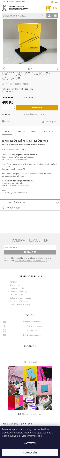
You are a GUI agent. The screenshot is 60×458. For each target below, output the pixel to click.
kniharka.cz (32, 330)
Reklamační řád (16, 295)
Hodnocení (48, 132)
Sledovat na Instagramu (32, 414)
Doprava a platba (17, 288)
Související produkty (14, 202)
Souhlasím (30, 452)
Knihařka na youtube (32, 335)
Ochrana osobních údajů (20, 298)
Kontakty (13, 282)
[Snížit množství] (14, 109)
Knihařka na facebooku (32, 326)
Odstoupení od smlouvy (20, 304)
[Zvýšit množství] (14, 106)
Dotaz (8, 122)
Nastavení (30, 443)
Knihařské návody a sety (36, 115)
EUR (56, 2)
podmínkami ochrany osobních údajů (31, 260)
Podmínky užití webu (19, 301)
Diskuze (34, 132)
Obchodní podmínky (18, 291)
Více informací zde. (32, 435)
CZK (52, 2)
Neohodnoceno (22, 84)
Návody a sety (13, 208)
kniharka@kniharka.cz (32, 322)
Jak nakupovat (16, 285)
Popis (7, 132)
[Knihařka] (16, 8)
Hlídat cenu (50, 122)
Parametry (20, 132)
